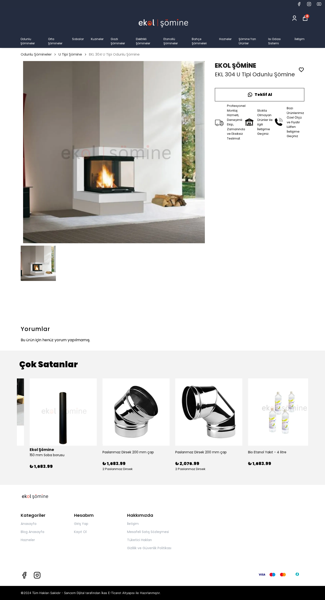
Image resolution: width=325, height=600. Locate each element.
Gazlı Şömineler (118, 41)
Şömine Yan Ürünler (247, 41)
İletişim (300, 39)
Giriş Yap (81, 523)
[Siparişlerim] (294, 18)
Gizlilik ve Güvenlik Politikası (149, 548)
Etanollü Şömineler (170, 41)
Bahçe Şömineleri (199, 41)
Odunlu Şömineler (27, 41)
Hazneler (225, 39)
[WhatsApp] (259, 94)
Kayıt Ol (80, 531)
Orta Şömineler (55, 41)
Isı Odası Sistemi (274, 41)
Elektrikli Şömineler (143, 41)
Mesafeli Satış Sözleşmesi (148, 531)
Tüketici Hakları (139, 540)
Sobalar (78, 39)
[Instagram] (37, 575)
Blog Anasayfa (32, 531)
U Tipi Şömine (70, 54)
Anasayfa (28, 523)
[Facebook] (24, 575)
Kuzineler (97, 39)
